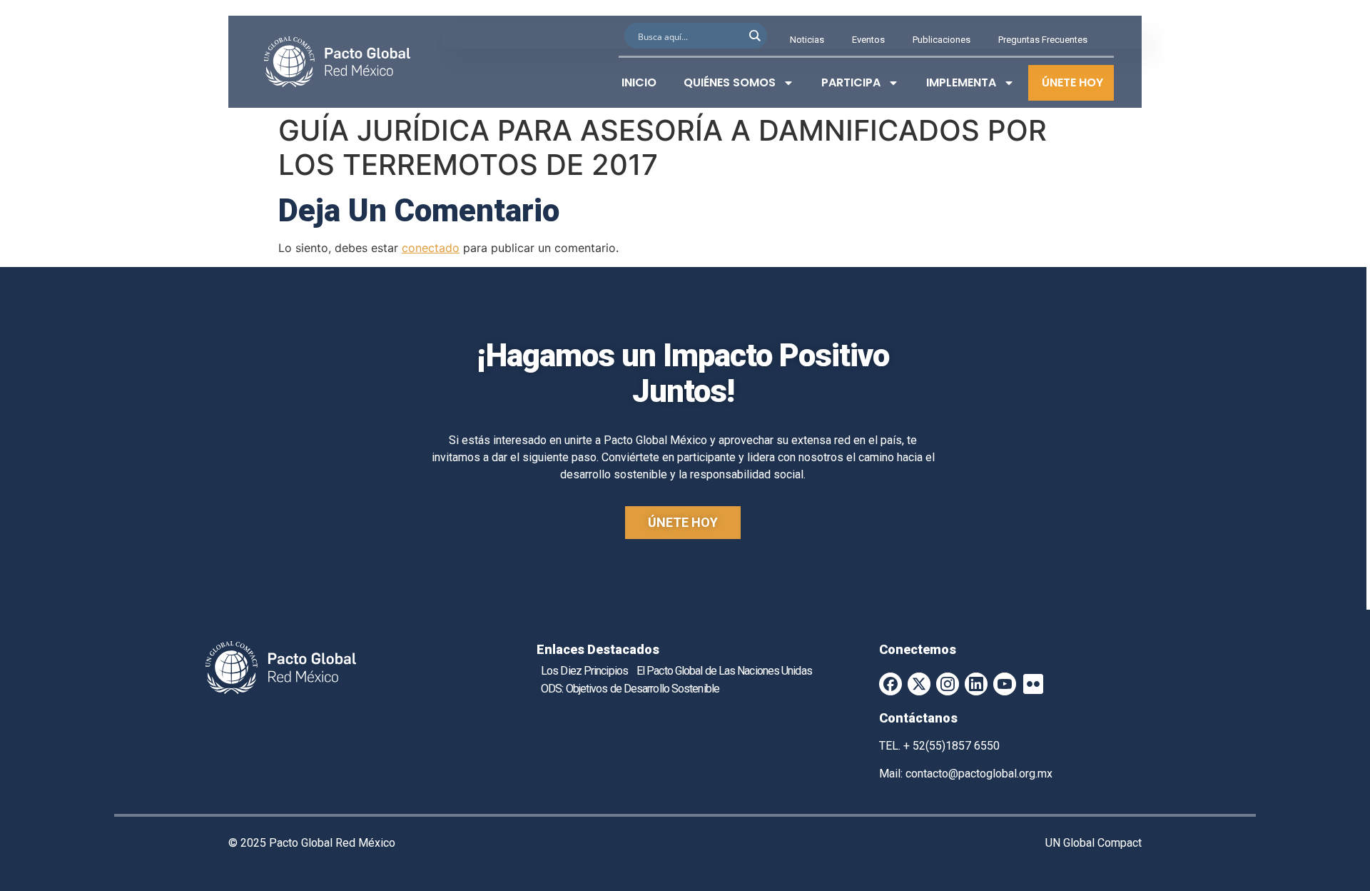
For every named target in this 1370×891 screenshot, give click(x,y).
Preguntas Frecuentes (1042, 39)
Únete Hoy (1072, 82)
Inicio (638, 82)
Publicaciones (941, 39)
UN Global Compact (1093, 843)
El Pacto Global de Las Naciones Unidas (724, 671)
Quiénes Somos (730, 82)
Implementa (961, 82)
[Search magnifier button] (754, 36)
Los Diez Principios (584, 671)
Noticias (807, 39)
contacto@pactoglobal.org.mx (978, 773)
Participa (851, 82)
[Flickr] (1033, 684)
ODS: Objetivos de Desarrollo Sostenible (630, 688)
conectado (431, 248)
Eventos (868, 39)
